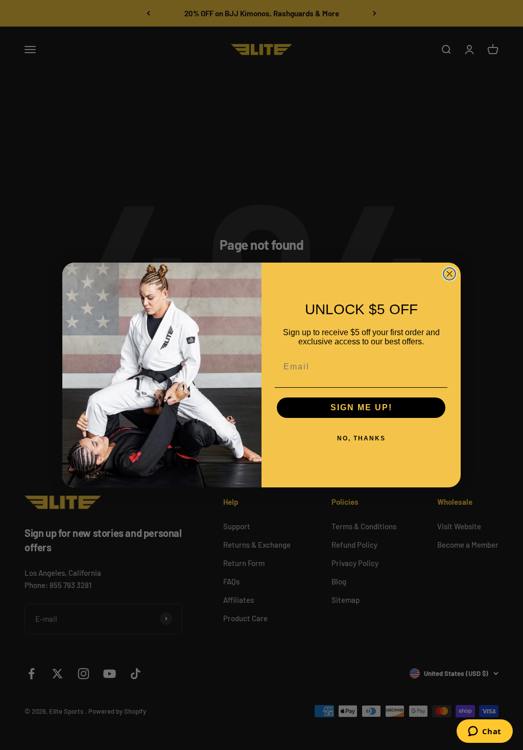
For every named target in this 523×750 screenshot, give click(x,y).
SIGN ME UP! (361, 407)
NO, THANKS (361, 438)
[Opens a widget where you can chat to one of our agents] (484, 732)
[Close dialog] (449, 274)
